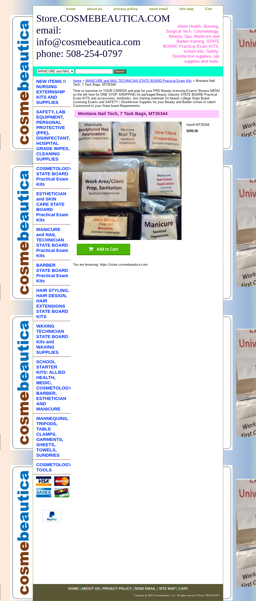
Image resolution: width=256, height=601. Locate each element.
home (71, 9)
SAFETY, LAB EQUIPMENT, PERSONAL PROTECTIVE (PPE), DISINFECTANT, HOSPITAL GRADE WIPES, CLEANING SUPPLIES (53, 135)
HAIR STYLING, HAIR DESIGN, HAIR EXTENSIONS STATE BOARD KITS (52, 303)
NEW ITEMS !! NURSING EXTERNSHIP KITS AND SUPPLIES (51, 92)
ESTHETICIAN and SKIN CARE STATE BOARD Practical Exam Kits (52, 206)
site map (186, 9)
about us (94, 9)
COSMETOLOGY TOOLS (53, 467)
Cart (208, 9)
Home (77, 81)
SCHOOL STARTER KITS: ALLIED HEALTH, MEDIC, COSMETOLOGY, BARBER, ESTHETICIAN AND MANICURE (53, 385)
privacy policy (126, 9)
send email (158, 9)
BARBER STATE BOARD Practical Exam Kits (52, 273)
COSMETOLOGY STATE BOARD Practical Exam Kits (53, 176)
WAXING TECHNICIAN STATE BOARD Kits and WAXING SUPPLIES (52, 339)
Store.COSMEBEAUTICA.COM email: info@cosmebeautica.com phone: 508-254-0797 (97, 36)
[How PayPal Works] (51, 521)
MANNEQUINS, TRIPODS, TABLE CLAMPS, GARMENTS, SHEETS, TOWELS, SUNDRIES (52, 437)
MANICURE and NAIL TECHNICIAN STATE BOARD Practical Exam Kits (139, 81)
